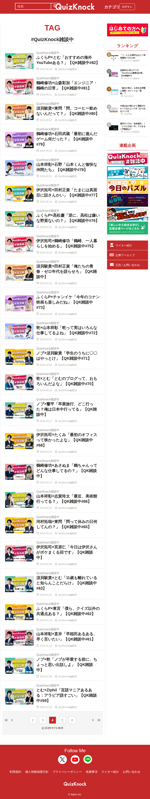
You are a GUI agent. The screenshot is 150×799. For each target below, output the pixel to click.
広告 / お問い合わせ (128, 265)
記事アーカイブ (125, 255)
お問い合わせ (131, 771)
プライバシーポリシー (67, 771)
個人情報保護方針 (37, 771)
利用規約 (15, 771)
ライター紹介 (124, 245)
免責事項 (91, 771)
